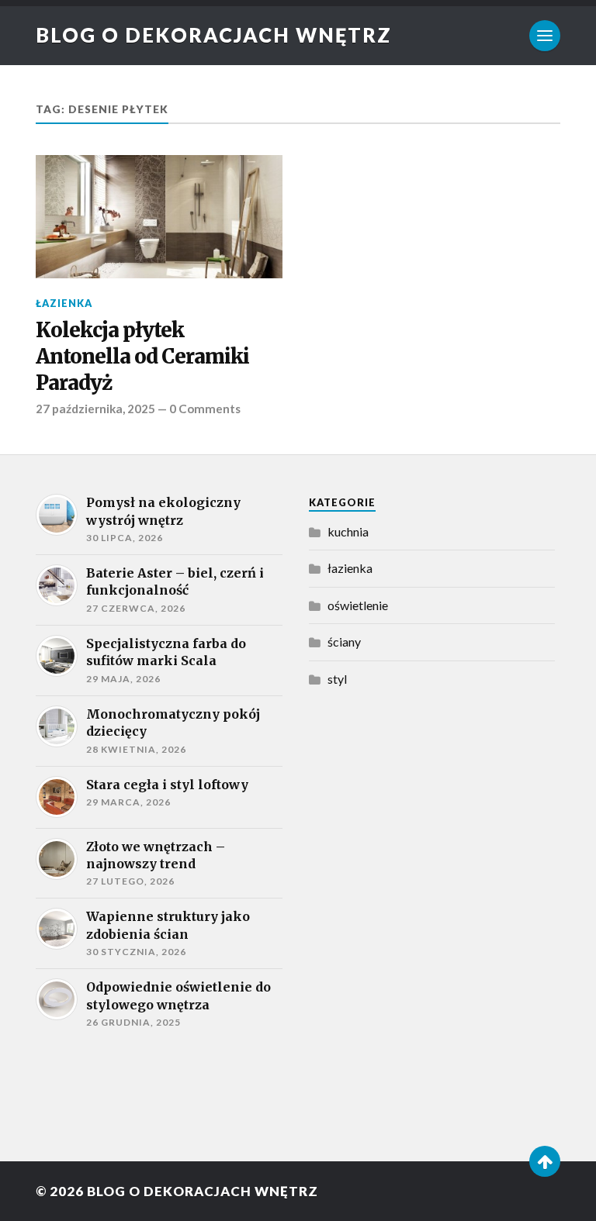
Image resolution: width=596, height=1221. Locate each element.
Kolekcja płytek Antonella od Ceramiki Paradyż (142, 357)
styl (337, 678)
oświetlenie (357, 605)
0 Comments (205, 409)
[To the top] (544, 1161)
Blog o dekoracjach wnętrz (214, 35)
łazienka (64, 303)
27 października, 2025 (95, 409)
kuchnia (348, 531)
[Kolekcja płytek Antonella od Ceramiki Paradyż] (159, 216)
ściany (344, 641)
